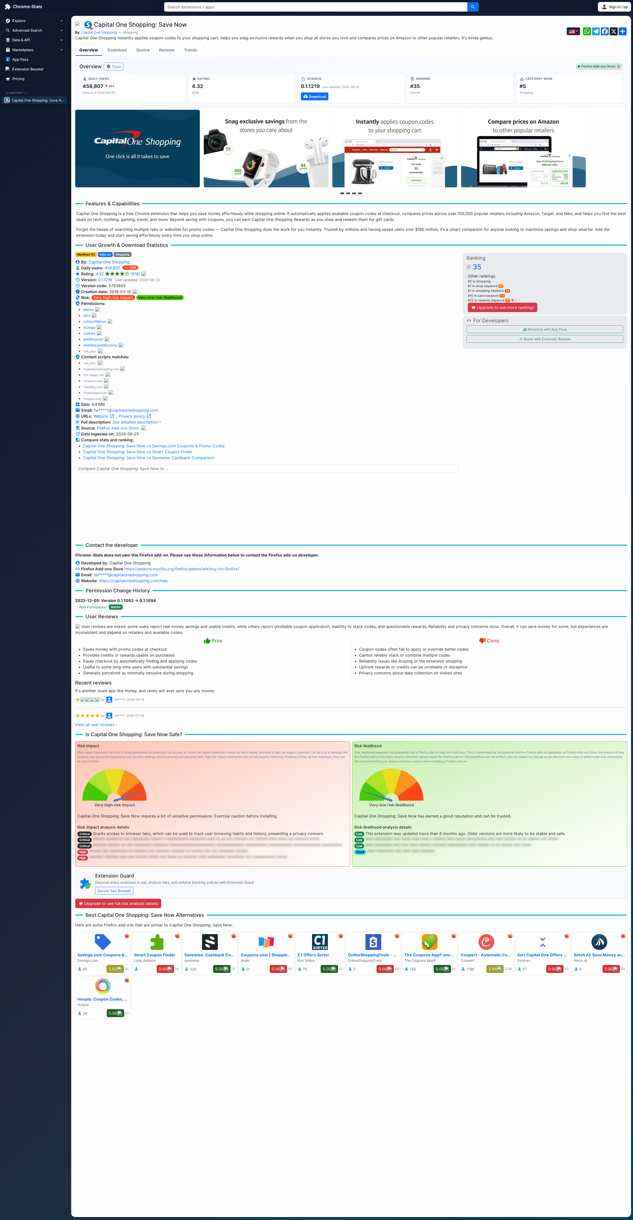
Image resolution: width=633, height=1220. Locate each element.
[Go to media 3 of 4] (354, 193)
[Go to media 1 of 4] (342, 193)
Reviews (167, 49)
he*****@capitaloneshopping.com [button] (126, 410)
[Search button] (473, 7)
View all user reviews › (96, 724)
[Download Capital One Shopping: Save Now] (351, 88)
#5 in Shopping (479, 281)
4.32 (118, 273)
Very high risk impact (113, 297)
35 (477, 267)
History (19, 92)
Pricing (18, 79)
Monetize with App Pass (547, 329)
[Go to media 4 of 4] (360, 193)
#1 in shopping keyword (488, 291)
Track (116, 66)
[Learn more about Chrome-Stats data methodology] (143, 428)
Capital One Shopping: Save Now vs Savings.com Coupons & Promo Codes (154, 445)
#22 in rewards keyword (488, 300)
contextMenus (94, 321)
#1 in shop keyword (485, 286)
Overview (88, 49)
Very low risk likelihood (160, 297)
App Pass (20, 59)
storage (89, 327)
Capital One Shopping (99, 32)
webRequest (93, 339)
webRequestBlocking (100, 345)
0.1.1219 (105, 279)
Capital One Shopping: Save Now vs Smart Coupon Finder (137, 451)
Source (143, 49)
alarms (88, 309)
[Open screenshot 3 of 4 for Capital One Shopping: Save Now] (394, 149)
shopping (130, 32)
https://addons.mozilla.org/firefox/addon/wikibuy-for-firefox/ (181, 568)
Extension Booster (28, 69)
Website (101, 416)
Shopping (123, 254)
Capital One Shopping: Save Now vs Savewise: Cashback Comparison (148, 457)
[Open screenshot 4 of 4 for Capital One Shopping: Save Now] (523, 149)
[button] (614, 7)
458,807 (113, 267)
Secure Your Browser (114, 891)
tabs (86, 315)
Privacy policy (132, 416)
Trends (190, 49)
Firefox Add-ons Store (598, 66)
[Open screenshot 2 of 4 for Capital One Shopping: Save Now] (266, 149)
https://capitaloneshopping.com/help (133, 580)
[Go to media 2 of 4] (348, 193)
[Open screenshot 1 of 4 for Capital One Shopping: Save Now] (137, 149)
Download (117, 49)
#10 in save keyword (486, 296)
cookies (89, 333)
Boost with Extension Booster (547, 339)
